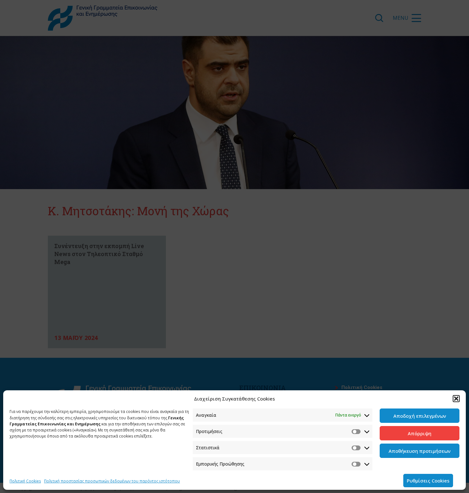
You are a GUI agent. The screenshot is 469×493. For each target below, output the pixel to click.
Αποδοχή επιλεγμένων (419, 416)
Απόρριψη (419, 433)
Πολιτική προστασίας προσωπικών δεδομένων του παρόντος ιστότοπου (112, 481)
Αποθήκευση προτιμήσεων (419, 451)
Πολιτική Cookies (25, 481)
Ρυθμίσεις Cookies (428, 480)
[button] (456, 398)
